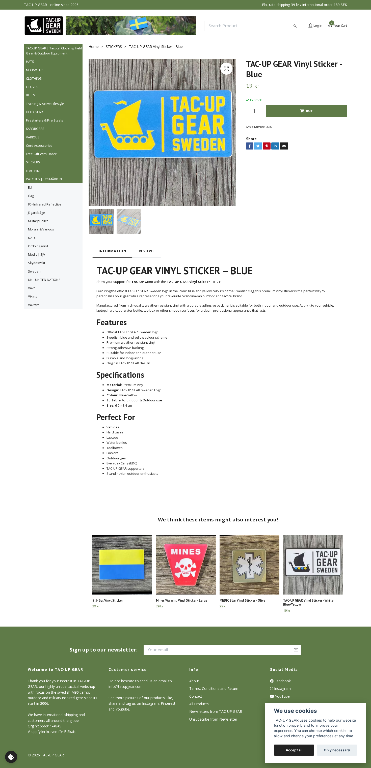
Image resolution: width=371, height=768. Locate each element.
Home (94, 46)
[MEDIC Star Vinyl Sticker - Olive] (249, 565)
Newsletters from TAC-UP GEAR (215, 711)
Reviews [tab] (147, 251)
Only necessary (337, 750)
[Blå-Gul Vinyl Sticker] (122, 565)
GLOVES (32, 86)
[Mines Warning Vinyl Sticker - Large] (186, 565)
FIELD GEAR (34, 112)
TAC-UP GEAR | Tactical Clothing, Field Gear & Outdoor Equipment (54, 50)
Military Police (38, 221)
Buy (309, 110)
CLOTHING (34, 78)
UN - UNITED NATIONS (44, 279)
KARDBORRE (35, 128)
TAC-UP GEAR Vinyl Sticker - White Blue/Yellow (308, 602)
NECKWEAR (34, 70)
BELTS (30, 95)
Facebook (282, 680)
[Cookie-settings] (11, 757)
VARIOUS (33, 137)
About (194, 680)
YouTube (282, 696)
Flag (31, 195)
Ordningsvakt (38, 246)
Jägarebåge (36, 212)
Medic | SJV (36, 254)
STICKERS (33, 162)
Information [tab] (112, 251)
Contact (195, 696)
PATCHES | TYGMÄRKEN (44, 179)
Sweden (34, 271)
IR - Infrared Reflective (44, 204)
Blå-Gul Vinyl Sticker (107, 600)
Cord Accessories (39, 145)
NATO (32, 237)
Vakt (31, 288)
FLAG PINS (33, 170)
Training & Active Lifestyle (45, 103)
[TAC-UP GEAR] (44, 26)
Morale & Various (41, 229)
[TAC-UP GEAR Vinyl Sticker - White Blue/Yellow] (313, 565)
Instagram (282, 688)
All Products (199, 703)
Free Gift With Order (41, 154)
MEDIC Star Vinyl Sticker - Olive (242, 600)
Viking (32, 296)
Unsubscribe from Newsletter (213, 719)
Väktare (34, 305)
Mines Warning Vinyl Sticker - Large (181, 600)
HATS (30, 61)
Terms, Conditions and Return (213, 688)
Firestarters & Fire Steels (44, 120)
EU (30, 187)
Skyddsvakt (36, 262)
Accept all (294, 750)
